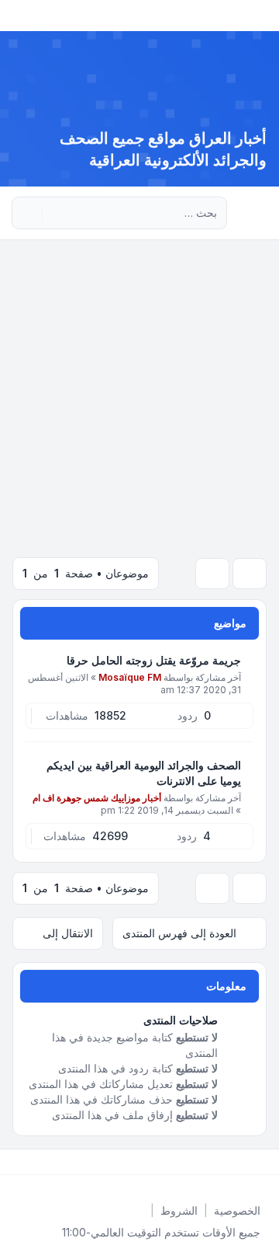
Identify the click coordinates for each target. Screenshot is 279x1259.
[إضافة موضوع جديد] (249, 573)
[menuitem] (237, 1211)
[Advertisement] (139, 388)
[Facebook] (263, 1162)
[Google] (226, 1162)
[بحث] (56, 213)
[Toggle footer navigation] (18, 1162)
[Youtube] (239, 1162)
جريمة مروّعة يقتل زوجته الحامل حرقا (154, 660)
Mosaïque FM (129, 677)
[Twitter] (251, 1162)
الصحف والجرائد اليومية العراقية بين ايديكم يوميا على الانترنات (143, 773)
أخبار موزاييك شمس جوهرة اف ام (97, 798)
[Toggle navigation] (18, 15)
